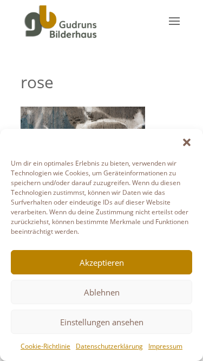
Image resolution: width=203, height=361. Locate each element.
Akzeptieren (102, 262)
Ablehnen (102, 292)
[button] (186, 142)
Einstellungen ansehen (101, 322)
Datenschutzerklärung (109, 346)
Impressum (165, 346)
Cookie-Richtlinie (45, 346)
